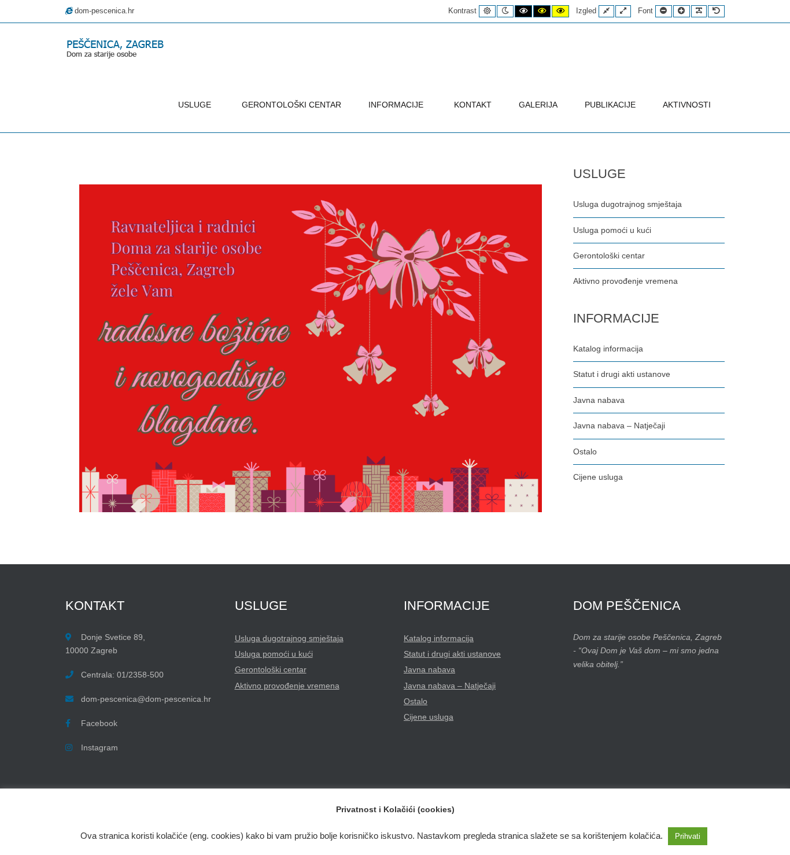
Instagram (99, 747)
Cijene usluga (598, 477)
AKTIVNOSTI (687, 104)
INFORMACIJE (395, 104)
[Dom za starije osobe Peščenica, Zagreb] (117, 49)
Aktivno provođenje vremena (625, 281)
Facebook (99, 723)
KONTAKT (473, 104)
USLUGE (194, 104)
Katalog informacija (608, 348)
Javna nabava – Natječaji (619, 425)
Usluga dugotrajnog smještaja (627, 204)
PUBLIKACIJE (610, 104)
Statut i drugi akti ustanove (621, 374)
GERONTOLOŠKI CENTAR (291, 104)
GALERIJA (538, 104)
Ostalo (585, 451)
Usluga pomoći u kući (612, 230)
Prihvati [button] (687, 836)
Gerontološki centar (609, 255)
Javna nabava (599, 400)
